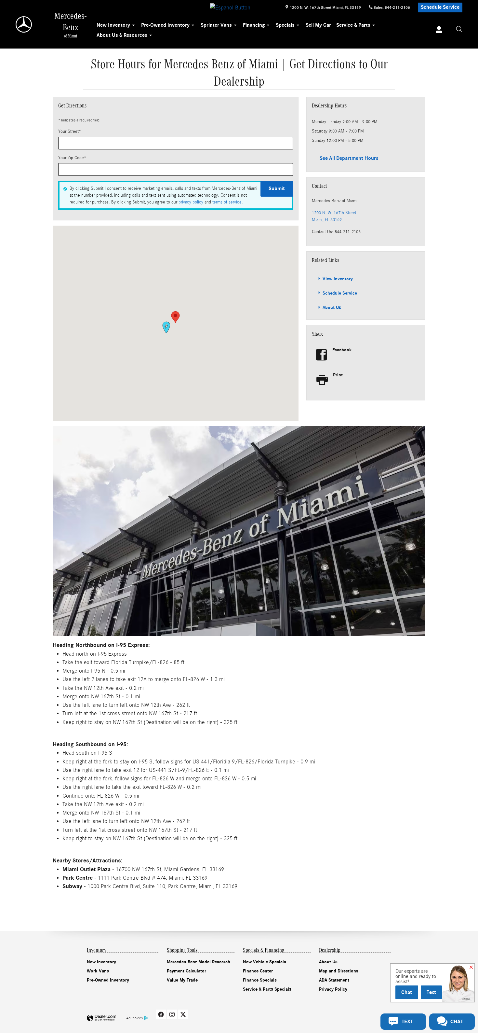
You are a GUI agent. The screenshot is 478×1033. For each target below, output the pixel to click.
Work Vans (98, 971)
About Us (331, 307)
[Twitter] (183, 1014)
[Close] (471, 967)
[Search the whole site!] (459, 29)
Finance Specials (260, 980)
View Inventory (337, 279)
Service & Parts (353, 25)
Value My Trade (182, 980)
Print (338, 375)
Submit (277, 188)
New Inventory (113, 25)
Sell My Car (318, 25)
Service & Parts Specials (267, 989)
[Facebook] (161, 1014)
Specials (285, 25)
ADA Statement (334, 980)
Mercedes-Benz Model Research (198, 962)
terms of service (227, 202)
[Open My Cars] (437, 30)
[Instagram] (172, 1014)
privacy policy (191, 202)
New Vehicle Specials (264, 962)
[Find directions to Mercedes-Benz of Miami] (239, 531)
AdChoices (134, 1018)
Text (431, 992)
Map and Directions (338, 971)
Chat (406, 992)
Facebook (342, 350)
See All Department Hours (349, 158)
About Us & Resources (122, 35)
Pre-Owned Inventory (165, 25)
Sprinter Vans (216, 25)
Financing (254, 25)
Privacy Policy (333, 989)
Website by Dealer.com (101, 1018)
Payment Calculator (186, 971)
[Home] (24, 24)
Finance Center (258, 971)
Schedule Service (440, 7)
